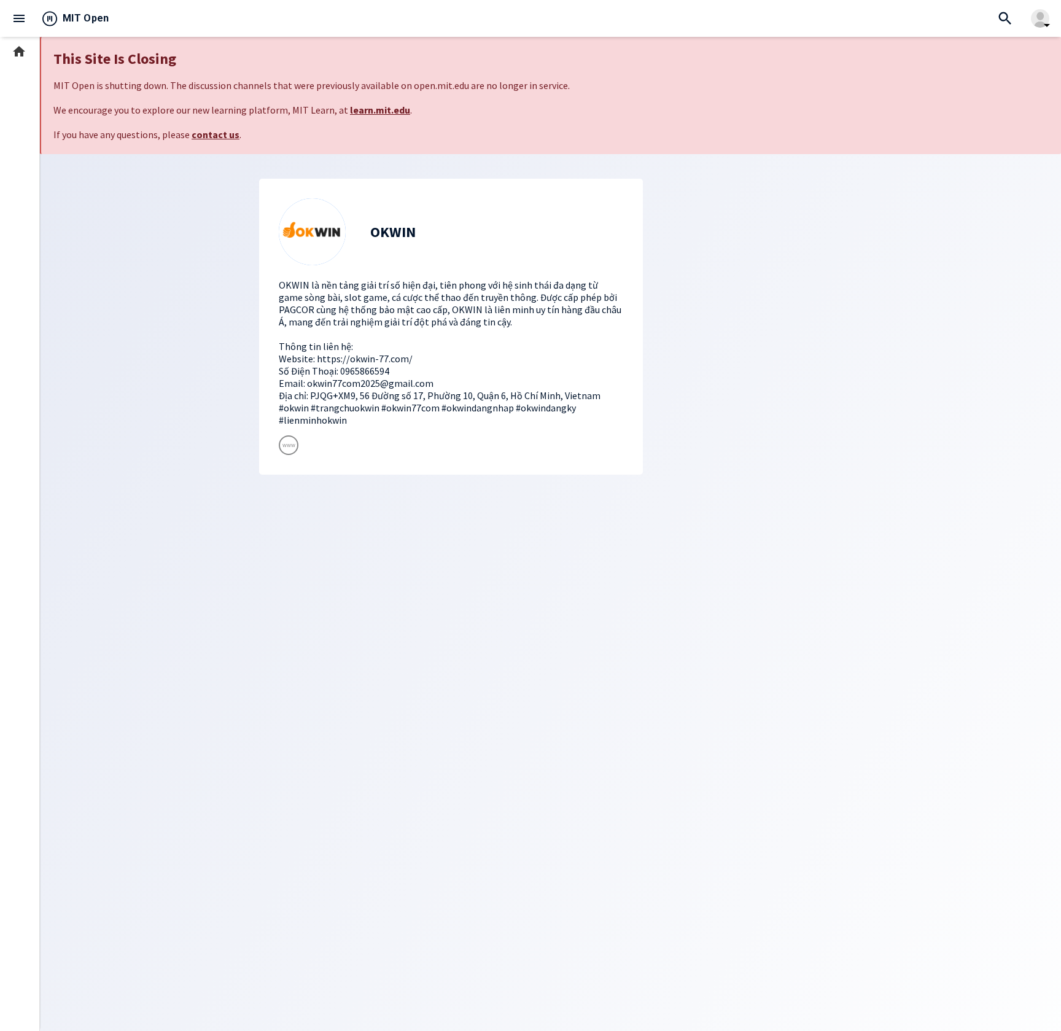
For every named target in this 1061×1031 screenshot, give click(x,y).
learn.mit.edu (380, 110)
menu (19, 18)
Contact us (28, 931)
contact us (215, 134)
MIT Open (86, 18)
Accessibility (31, 968)
